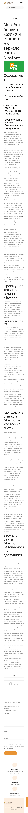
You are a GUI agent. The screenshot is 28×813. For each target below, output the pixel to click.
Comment (7, 713)
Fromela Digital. (14, 809)
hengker (15, 18)
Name (6, 725)
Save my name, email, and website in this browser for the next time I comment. (14, 746)
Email (6, 731)
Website (6, 738)
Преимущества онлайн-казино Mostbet (14, 87)
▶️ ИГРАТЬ (13, 66)
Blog (14, 675)
